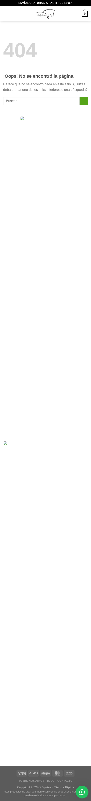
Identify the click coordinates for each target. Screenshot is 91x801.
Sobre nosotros (31, 780)
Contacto (64, 780)
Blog (51, 780)
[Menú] (5, 13)
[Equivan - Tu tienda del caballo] (45, 13)
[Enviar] (84, 101)
